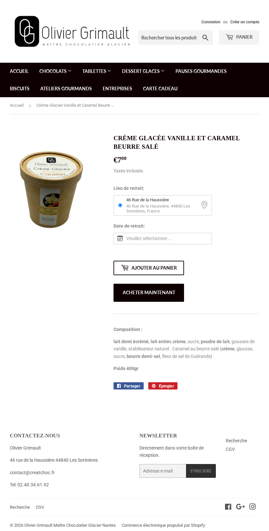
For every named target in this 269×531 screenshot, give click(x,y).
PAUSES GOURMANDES (201, 71)
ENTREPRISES (117, 88)
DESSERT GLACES (141, 71)
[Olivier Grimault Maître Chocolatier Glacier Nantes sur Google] (240, 507)
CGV (230, 449)
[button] (163, 238)
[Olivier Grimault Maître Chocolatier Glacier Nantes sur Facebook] (228, 507)
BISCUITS (20, 88)
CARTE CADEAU (160, 88)
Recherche (236, 440)
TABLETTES (94, 71)
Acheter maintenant (149, 292)
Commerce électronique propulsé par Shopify (163, 525)
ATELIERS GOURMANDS (66, 88)
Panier (244, 37)
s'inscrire (201, 471)
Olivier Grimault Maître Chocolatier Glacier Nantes (70, 525)
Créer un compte (244, 22)
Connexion (210, 22)
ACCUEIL (19, 71)
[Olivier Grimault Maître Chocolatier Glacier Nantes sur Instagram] (252, 507)
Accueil (17, 105)
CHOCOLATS (53, 71)
